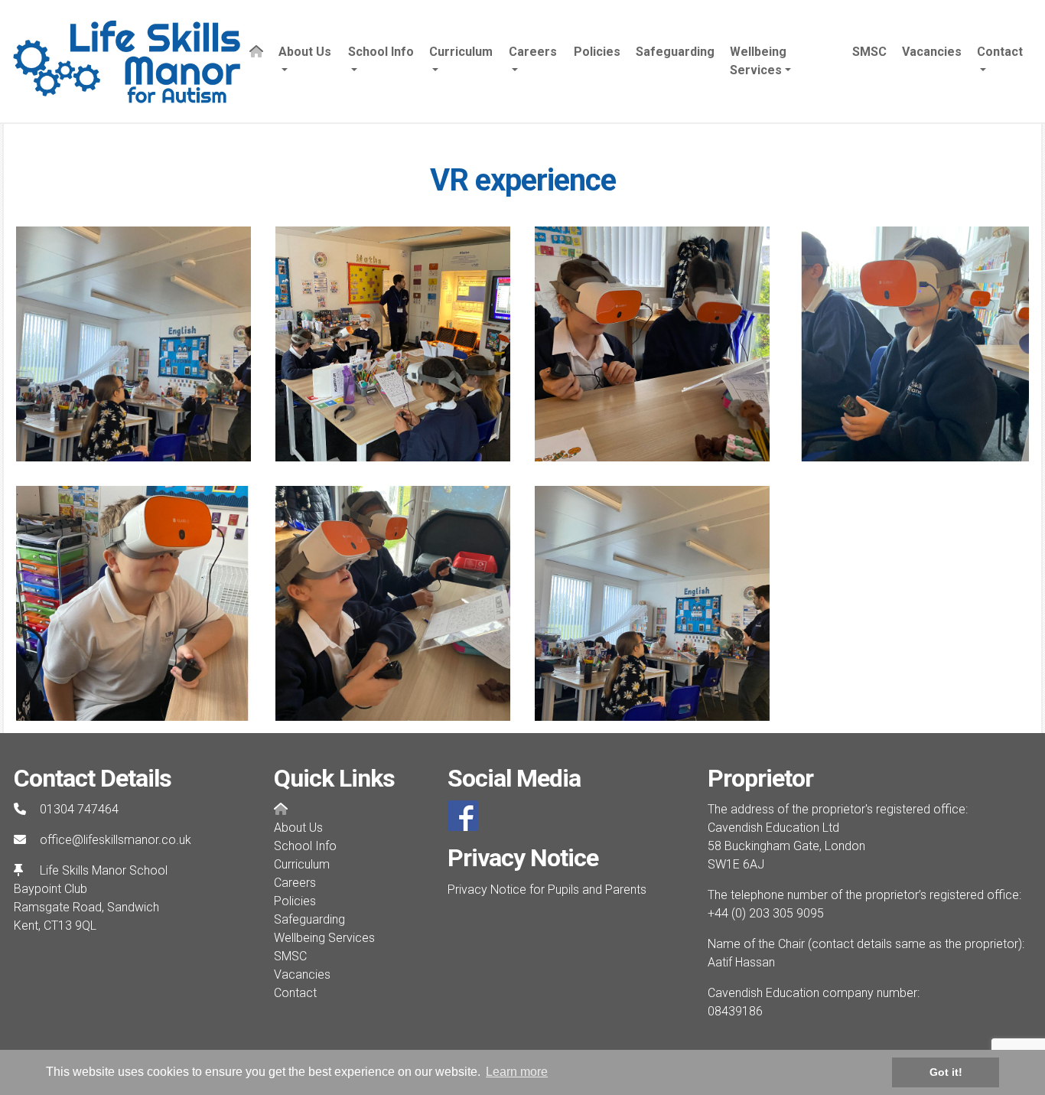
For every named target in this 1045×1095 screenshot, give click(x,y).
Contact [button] (1000, 51)
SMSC (869, 51)
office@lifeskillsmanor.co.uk (115, 840)
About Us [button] (304, 51)
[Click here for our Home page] (256, 61)
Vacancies (932, 51)
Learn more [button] (517, 1071)
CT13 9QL (70, 925)
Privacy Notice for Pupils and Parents (547, 889)
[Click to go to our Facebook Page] (466, 815)
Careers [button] (533, 51)
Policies (597, 51)
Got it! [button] (945, 1072)
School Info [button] (381, 51)
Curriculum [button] (461, 51)
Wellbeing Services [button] (758, 60)
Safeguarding (675, 51)
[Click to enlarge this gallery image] (133, 343)
